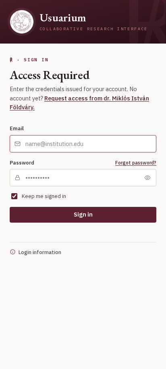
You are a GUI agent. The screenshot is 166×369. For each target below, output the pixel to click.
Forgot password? (135, 163)
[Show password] (147, 177)
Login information (40, 252)
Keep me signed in (44, 196)
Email (17, 128)
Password (22, 162)
